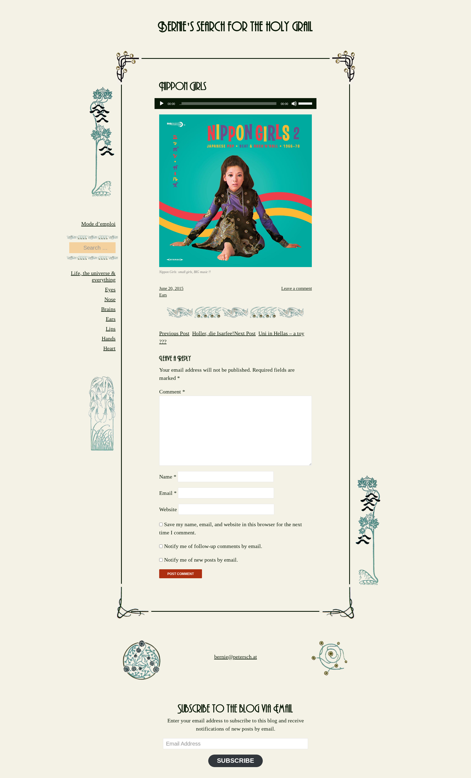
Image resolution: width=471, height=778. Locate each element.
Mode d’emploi (98, 224)
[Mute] (294, 103)
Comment (172, 392)
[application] (235, 103)
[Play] (161, 103)
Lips (111, 329)
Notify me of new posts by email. (201, 560)
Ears (111, 319)
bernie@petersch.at (235, 657)
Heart (109, 348)
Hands (109, 338)
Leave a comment (296, 288)
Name (167, 477)
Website (168, 509)
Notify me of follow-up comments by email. (213, 546)
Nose (110, 299)
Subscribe (235, 760)
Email (168, 493)
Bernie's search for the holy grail (235, 27)
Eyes (110, 289)
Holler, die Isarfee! (196, 333)
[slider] (306, 103)
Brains (108, 309)
